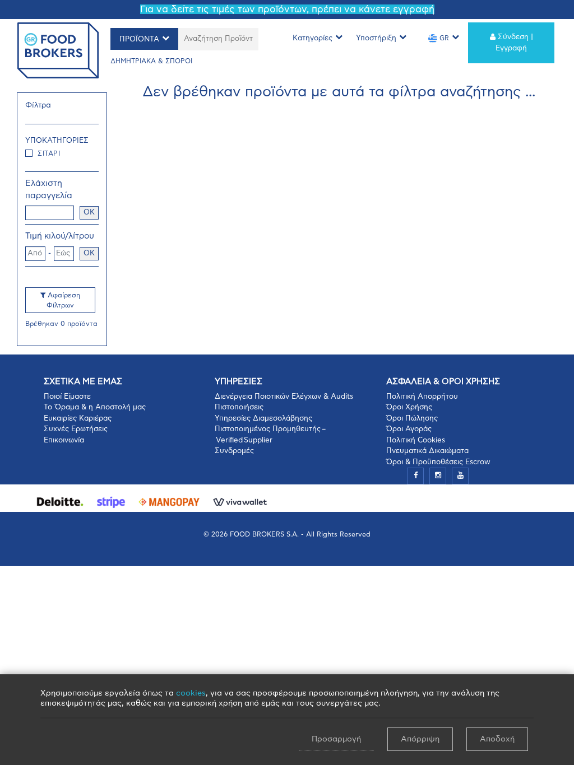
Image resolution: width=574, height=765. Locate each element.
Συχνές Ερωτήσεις (76, 429)
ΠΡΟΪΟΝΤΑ (139, 39)
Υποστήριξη (376, 38)
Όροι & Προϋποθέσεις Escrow (438, 462)
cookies (191, 693)
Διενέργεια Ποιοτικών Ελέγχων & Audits (284, 396)
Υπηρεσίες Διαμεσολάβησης (263, 418)
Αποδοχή (497, 739)
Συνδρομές (234, 451)
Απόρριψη (420, 739)
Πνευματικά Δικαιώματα (427, 451)
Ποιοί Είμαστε (67, 396)
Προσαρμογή (336, 739)
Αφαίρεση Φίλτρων (62, 300)
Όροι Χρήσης (409, 407)
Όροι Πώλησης (412, 418)
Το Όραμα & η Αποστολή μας (95, 407)
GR (443, 38)
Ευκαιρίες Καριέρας (78, 418)
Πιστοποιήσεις (239, 407)
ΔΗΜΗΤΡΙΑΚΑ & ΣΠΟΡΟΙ (151, 61)
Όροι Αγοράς (409, 429)
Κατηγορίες (312, 38)
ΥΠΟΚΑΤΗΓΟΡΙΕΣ (57, 140)
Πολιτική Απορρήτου (422, 396)
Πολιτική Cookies (415, 440)
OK (89, 212)
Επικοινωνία (64, 440)
